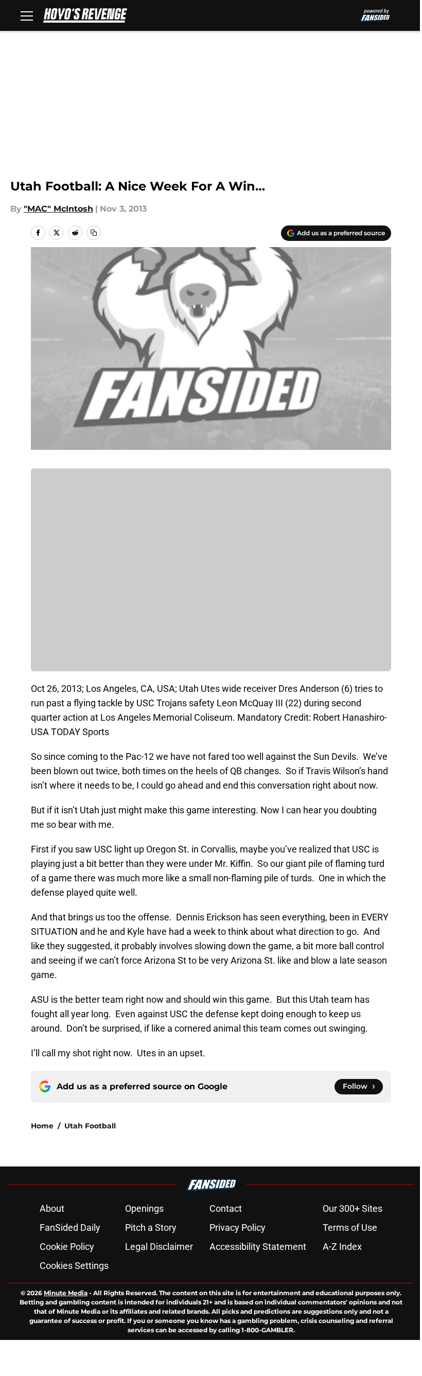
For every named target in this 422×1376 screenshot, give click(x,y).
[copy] (93, 232)
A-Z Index (342, 1246)
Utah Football (90, 1125)
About (52, 1208)
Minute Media (65, 1293)
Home (42, 1125)
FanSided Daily (70, 1227)
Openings (144, 1208)
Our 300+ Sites (352, 1208)
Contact (225, 1208)
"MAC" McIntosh (58, 209)
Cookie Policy (67, 1246)
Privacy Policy (237, 1227)
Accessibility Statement (257, 1246)
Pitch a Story (151, 1227)
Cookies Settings (74, 1265)
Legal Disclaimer (159, 1246)
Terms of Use (350, 1227)
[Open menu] (27, 15)
